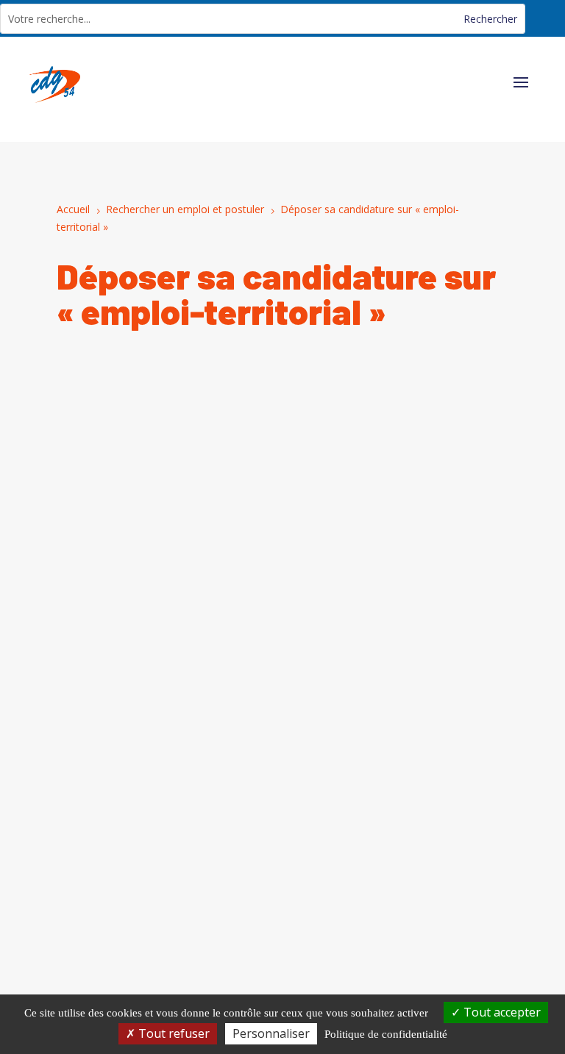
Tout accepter (501, 1012)
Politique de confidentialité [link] (385, 1034)
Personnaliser (271, 1033)
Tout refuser (172, 1033)
